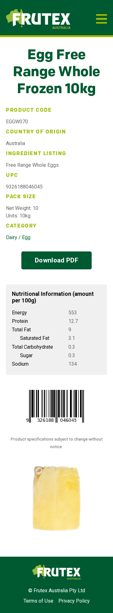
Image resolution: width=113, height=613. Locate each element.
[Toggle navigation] (101, 19)
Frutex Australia (28, 15)
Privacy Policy (74, 601)
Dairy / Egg (18, 237)
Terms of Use (38, 601)
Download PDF (56, 260)
